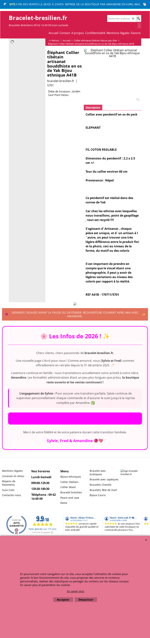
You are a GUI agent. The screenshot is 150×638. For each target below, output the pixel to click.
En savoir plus (75, 591)
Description (93, 107)
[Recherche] (138, 18)
